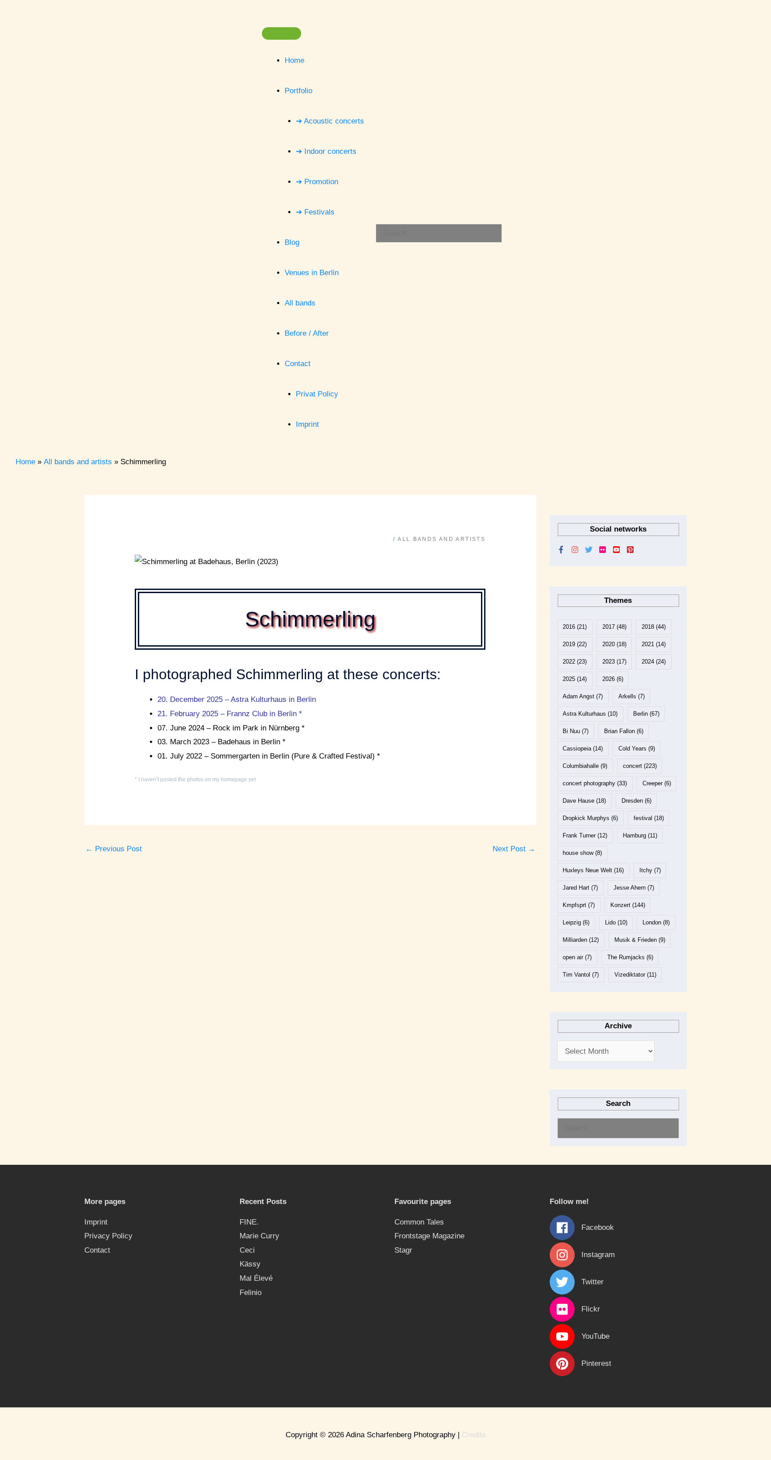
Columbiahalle (585, 766)
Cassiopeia (583, 748)
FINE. (249, 1222)
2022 (575, 661)
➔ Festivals (315, 212)
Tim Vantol (581, 974)
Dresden (636, 800)
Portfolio (298, 91)
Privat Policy (317, 394)
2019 (575, 644)
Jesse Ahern (633, 887)
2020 (614, 644)
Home (294, 60)
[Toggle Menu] (281, 33)
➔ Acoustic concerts (330, 121)
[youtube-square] (619, 549)
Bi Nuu (576, 731)
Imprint (307, 424)
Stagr (403, 1250)
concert (640, 766)
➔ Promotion (317, 181)
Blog (292, 242)
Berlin (646, 713)
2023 (614, 661)
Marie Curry (259, 1236)
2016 (575, 626)
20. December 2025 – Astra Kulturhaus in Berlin (237, 699)
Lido (616, 922)
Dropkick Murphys (590, 818)
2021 (654, 644)
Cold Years (636, 748)
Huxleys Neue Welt (593, 870)
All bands (300, 303)
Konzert (627, 905)
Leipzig (576, 922)
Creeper (656, 783)
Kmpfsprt (579, 905)
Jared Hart (580, 887)
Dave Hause (584, 800)
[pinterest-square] (632, 549)
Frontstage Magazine (429, 1236)
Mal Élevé (256, 1278)
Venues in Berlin (312, 272)
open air (577, 957)
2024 (654, 661)
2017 (614, 626)
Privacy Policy (108, 1236)
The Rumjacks (630, 957)
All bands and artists (441, 539)
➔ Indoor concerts (326, 151)
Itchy (650, 870)
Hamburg (640, 835)
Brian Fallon (623, 731)
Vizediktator (635, 974)
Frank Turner (585, 835)
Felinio (250, 1292)
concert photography (595, 783)
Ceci (247, 1250)
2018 (654, 626)
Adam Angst (583, 696)
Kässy (250, 1264)
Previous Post (113, 849)
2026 (612, 679)
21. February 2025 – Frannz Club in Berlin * (230, 713)
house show (582, 853)
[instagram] (578, 549)
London (656, 922)
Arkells (631, 696)
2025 (575, 679)
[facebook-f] (564, 549)
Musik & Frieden (639, 939)
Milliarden (581, 939)
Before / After (307, 333)
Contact (298, 363)
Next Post (514, 849)
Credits (474, 1435)
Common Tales (419, 1222)
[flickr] (606, 549)
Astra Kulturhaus (590, 713)
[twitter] (592, 549)
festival (649, 818)
